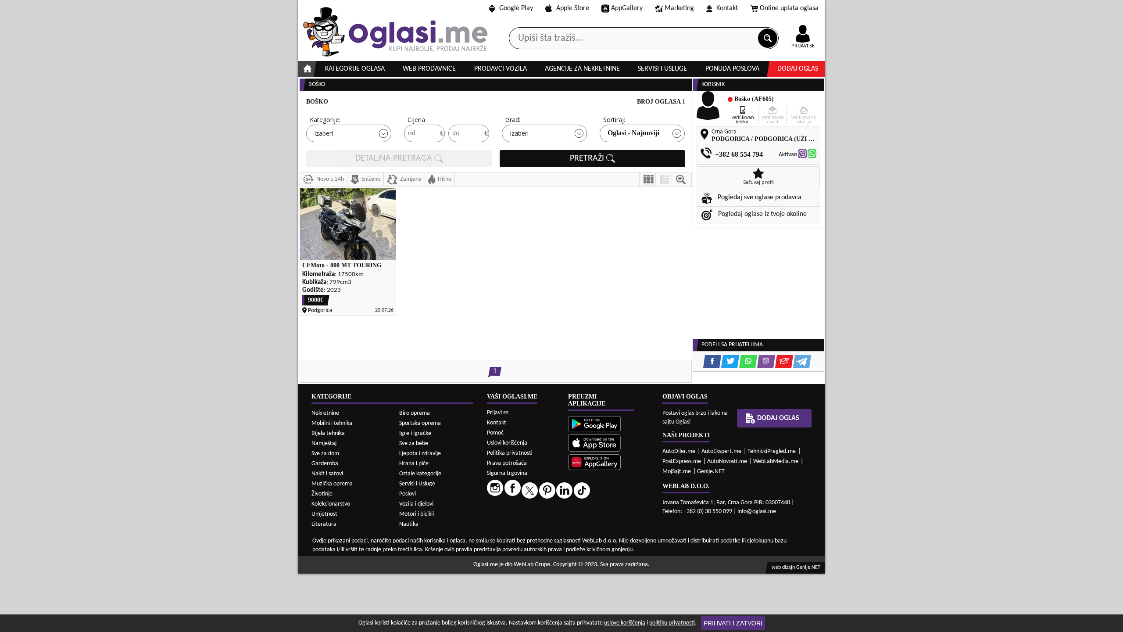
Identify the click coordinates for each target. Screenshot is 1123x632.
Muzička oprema (332, 484)
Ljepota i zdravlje (420, 453)
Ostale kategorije (420, 473)
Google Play (516, 8)
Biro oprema (414, 413)
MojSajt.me (676, 471)
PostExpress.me (681, 461)
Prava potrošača (507, 463)
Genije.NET (711, 471)
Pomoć (495, 433)
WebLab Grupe (532, 564)
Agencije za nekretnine (582, 68)
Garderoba (324, 463)
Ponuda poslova (732, 68)
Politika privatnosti (510, 453)
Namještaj (323, 443)
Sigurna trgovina (507, 473)
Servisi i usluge (662, 68)
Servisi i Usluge (417, 484)
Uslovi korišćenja (507, 443)
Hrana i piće (414, 463)
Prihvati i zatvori (733, 623)
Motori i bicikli (416, 514)
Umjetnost (324, 514)
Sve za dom (325, 453)
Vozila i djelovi (416, 504)
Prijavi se (497, 412)
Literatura (323, 524)
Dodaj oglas (797, 68)
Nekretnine (325, 413)
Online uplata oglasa (789, 8)
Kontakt (727, 8)
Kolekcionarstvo (330, 504)
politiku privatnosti (672, 623)
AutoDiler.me (678, 451)
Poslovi (407, 494)
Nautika (408, 524)
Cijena (416, 119)
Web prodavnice (429, 68)
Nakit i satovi (327, 473)
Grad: (512, 119)
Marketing (679, 8)
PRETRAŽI (588, 158)
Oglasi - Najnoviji (633, 132)
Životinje (322, 494)
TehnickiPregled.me (771, 451)
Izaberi (323, 133)
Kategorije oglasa (355, 68)
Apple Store (572, 8)
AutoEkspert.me (721, 451)
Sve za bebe (413, 443)
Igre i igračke (415, 433)
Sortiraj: (614, 119)
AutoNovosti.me (727, 461)
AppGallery (627, 8)
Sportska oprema (420, 423)
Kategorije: (325, 119)
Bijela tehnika (328, 433)
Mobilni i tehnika (331, 423)
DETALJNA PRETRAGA (394, 158)
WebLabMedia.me (775, 461)
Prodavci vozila (500, 68)
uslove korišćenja (624, 623)
